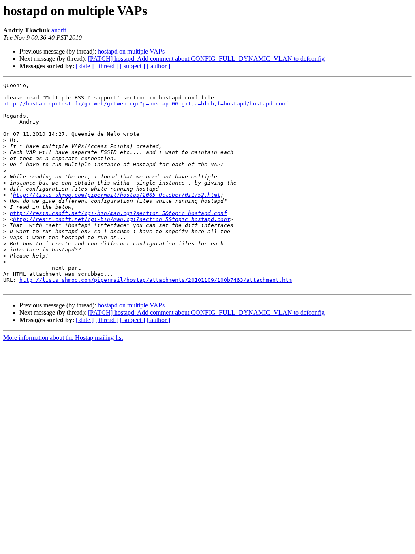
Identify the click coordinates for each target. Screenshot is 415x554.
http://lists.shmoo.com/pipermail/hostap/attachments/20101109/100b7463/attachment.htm (155, 280)
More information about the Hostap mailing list (63, 337)
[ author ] (158, 65)
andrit (58, 30)
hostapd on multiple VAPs (131, 51)
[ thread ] (106, 65)
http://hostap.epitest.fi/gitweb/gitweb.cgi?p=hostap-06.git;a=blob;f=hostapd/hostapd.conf (146, 104)
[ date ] (85, 65)
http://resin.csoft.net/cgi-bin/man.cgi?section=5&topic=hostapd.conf (118, 213)
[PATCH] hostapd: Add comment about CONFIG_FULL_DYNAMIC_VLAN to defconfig (206, 58)
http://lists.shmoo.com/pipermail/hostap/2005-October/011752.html (116, 195)
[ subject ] (132, 65)
